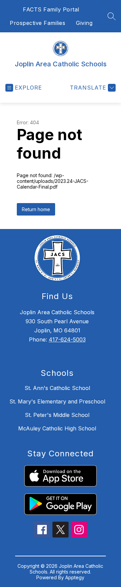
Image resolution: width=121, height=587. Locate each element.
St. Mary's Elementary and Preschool (57, 401)
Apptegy (74, 577)
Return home (36, 209)
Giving (84, 23)
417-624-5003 (67, 339)
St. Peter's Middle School (57, 415)
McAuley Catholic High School (57, 428)
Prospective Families (37, 23)
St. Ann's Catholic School (57, 388)
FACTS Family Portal (51, 9)
